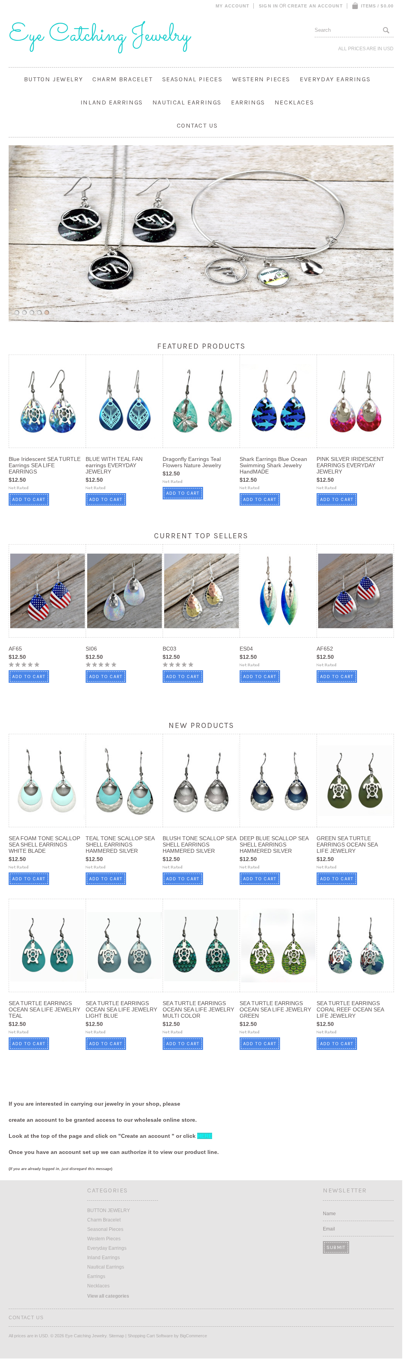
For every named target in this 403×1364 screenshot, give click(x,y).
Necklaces (294, 102)
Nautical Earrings (187, 102)
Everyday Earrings (335, 79)
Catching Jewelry (99, 35)
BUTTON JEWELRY (53, 79)
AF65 (15, 648)
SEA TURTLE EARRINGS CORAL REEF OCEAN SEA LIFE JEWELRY (350, 1009)
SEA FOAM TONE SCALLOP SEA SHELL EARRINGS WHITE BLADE (44, 844)
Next (396, 233)
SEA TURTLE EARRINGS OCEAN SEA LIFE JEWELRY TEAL (44, 1009)
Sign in (268, 6)
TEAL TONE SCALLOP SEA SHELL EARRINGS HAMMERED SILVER (120, 844)
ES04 (246, 648)
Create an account (315, 6)
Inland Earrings (112, 102)
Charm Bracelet (122, 79)
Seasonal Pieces (192, 79)
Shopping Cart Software (150, 1335)
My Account (232, 6)
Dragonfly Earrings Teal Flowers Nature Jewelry (192, 462)
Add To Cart (29, 499)
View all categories (108, 1296)
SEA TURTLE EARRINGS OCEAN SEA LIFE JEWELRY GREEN (275, 1009)
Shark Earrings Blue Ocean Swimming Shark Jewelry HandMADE (273, 465)
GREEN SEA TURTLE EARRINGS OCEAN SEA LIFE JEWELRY (347, 844)
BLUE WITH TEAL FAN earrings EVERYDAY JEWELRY (114, 465)
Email (329, 1229)
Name (329, 1213)
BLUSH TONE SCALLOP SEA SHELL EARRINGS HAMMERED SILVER (199, 844)
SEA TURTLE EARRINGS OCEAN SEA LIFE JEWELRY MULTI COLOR (198, 1009)
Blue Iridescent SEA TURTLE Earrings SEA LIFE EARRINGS (45, 465)
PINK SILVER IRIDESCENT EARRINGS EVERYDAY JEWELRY (350, 465)
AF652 (325, 648)
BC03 (169, 648)
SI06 (91, 648)
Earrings (248, 102)
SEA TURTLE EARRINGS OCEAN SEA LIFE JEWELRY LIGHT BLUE (121, 1009)
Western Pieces (261, 79)
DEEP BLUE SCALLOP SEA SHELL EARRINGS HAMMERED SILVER (274, 844)
